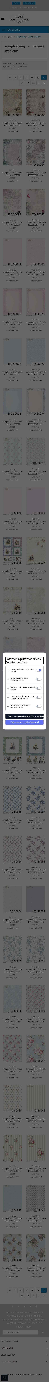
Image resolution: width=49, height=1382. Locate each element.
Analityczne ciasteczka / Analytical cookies (23, 688)
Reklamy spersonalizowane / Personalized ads (21, 706)
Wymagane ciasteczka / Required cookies (22, 670)
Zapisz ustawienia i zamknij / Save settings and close (25, 716)
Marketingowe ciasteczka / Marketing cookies (20, 679)
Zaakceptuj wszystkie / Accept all (24, 722)
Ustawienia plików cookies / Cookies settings (23, 660)
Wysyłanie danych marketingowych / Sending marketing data (23, 697)
